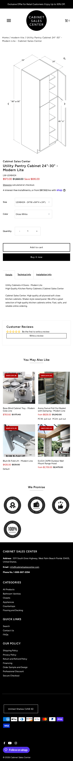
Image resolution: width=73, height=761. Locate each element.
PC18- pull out (44, 419)
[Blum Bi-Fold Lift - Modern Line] (19, 440)
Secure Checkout (11, 675)
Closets (6, 598)
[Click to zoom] (64, 59)
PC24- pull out (59, 419)
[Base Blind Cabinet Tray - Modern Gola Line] (19, 388)
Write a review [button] (36, 335)
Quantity (7, 231)
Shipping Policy (10, 650)
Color (5, 214)
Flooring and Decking (13, 610)
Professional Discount (13, 671)
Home (5, 37)
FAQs (5, 634)
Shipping (7, 185)
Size (5, 202)
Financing (7, 663)
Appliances (8, 602)
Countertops (9, 606)
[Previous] (8, 104)
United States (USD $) (21, 709)
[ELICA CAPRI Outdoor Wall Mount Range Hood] (54, 440)
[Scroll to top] (66, 752)
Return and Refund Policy (15, 659)
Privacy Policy (9, 654)
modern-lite (17, 37)
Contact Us (8, 630)
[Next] (64, 104)
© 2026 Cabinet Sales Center (17, 757)
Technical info (24, 274)
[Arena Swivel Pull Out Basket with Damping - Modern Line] (54, 388)
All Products (8, 589)
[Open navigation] (9, 20)
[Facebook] (4, 743)
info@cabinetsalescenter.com (24, 567)
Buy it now (36, 257)
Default (6, 469)
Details (8, 274)
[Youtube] (9, 743)
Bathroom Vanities (12, 593)
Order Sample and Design (15, 667)
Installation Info (43, 274)
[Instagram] (15, 743)
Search (6, 626)
